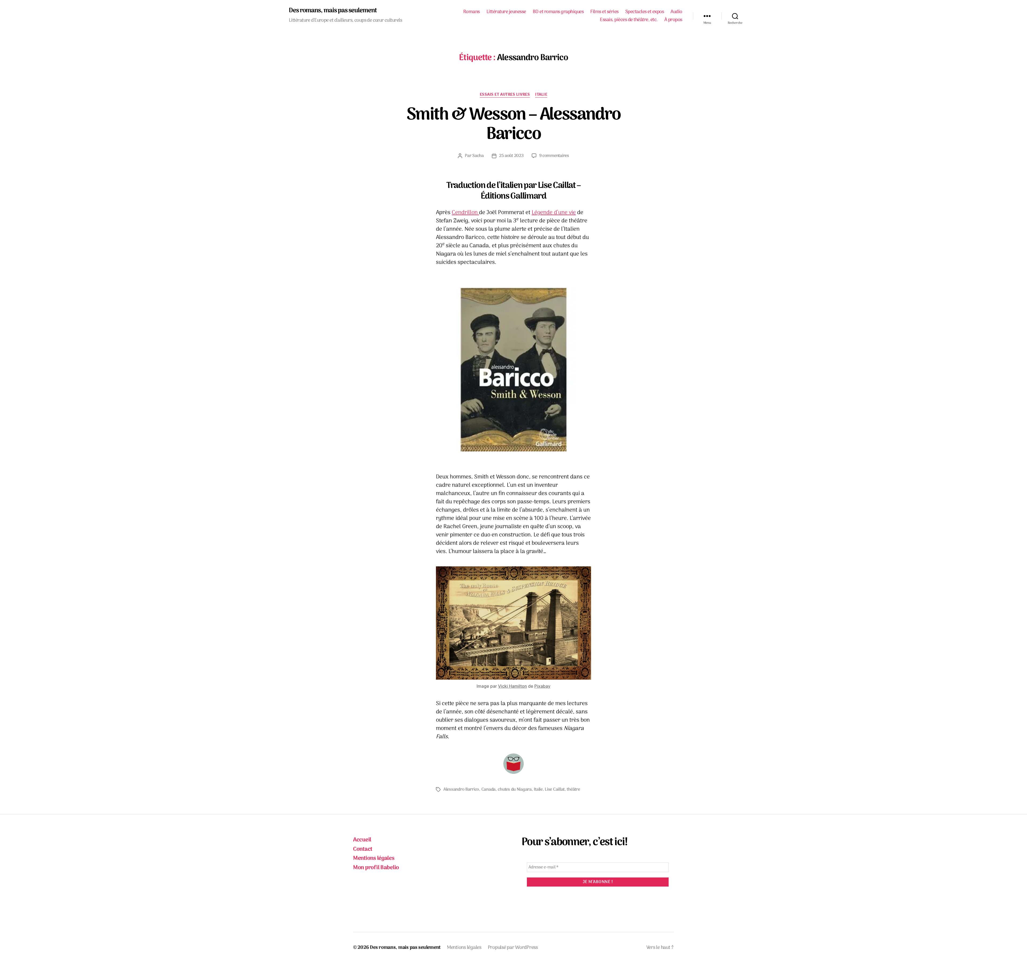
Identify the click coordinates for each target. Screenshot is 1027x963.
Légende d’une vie (554, 212)
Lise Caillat (555, 789)
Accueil (362, 840)
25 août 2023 (511, 155)
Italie (541, 95)
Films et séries (604, 12)
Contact (362, 849)
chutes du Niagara (514, 789)
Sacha (478, 155)
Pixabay (542, 686)
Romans (471, 12)
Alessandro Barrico (461, 789)
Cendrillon (465, 212)
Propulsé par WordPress (513, 948)
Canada (488, 789)
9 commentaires (554, 155)
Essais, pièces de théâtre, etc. (629, 20)
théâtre (573, 789)
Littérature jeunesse (506, 12)
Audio (676, 12)
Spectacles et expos (644, 12)
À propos (673, 20)
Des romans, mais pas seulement (333, 10)
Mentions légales (373, 858)
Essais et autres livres (505, 95)
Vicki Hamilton (512, 686)
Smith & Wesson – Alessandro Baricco (513, 125)
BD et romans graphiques (558, 12)
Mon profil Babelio (376, 867)
